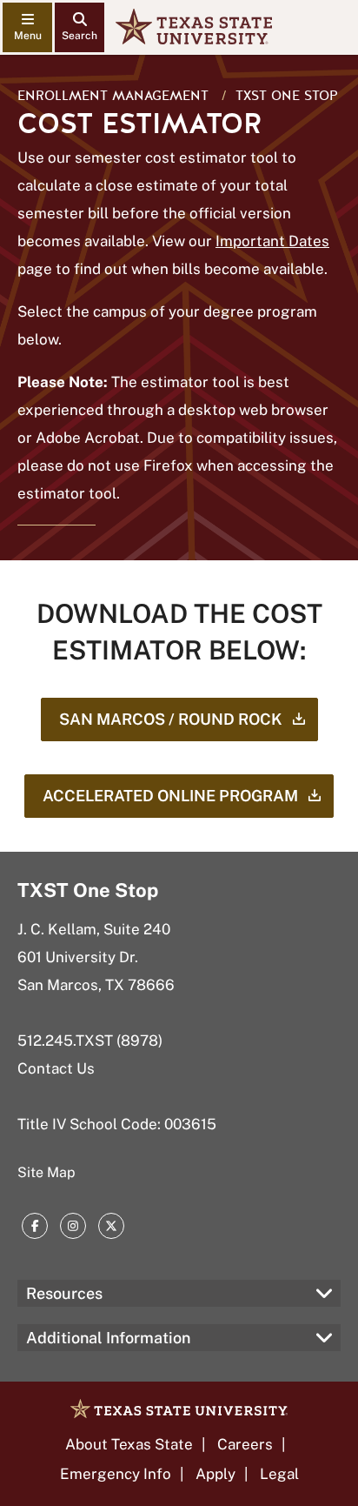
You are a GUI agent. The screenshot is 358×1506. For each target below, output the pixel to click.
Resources (64, 1293)
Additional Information (108, 1338)
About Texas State (129, 1444)
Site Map (46, 1172)
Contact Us (56, 1068)
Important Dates (272, 241)
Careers (245, 1444)
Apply (215, 1474)
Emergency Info (115, 1474)
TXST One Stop (286, 95)
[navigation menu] (27, 27)
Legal (279, 1474)
